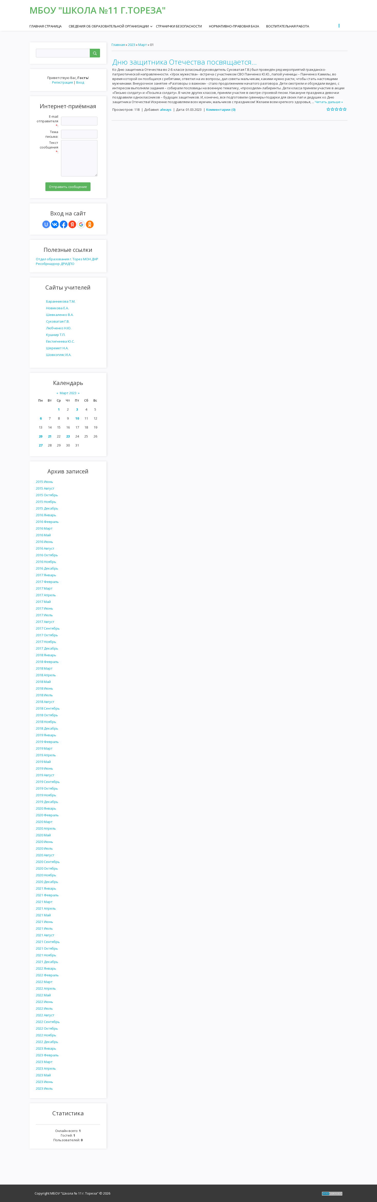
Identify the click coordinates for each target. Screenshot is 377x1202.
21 (50, 436)
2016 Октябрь (47, 555)
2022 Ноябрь (46, 1035)
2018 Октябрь (47, 715)
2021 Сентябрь (48, 941)
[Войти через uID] (46, 224)
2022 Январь (46, 968)
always (165, 109)
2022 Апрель (46, 988)
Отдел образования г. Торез (59, 259)
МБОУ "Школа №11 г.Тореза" (97, 10)
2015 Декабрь (47, 508)
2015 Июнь (44, 481)
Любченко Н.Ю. (58, 328)
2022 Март (44, 981)
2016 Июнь (44, 541)
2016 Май (43, 535)
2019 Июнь (44, 768)
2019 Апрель (46, 755)
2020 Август (45, 855)
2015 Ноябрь (46, 501)
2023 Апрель (46, 1068)
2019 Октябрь (47, 788)
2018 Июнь (44, 688)
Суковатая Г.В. (58, 321)
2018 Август (45, 701)
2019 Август (45, 775)
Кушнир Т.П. (55, 334)
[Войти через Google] (81, 224)
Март (142, 44)
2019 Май (43, 761)
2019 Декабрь (47, 801)
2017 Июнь (44, 608)
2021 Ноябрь (46, 955)
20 (40, 436)
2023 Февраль (47, 1055)
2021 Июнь (44, 921)
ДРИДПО (67, 263)
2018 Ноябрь (46, 721)
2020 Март (44, 821)
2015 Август (45, 488)
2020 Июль (44, 848)
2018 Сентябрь (48, 708)
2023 (131, 44)
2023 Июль (44, 1088)
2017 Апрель (46, 595)
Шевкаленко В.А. (60, 314)
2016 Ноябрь (46, 561)
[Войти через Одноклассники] (90, 224)
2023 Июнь (44, 1081)
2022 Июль (44, 1008)
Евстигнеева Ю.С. (60, 341)
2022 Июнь (44, 1001)
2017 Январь (46, 575)
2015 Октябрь (47, 495)
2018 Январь (46, 655)
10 (77, 418)
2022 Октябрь (47, 1028)
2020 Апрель (46, 828)
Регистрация (62, 82)
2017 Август (45, 621)
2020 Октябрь (47, 868)
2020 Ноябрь (46, 875)
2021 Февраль (47, 895)
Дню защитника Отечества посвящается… (184, 62)
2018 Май (43, 681)
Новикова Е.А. (57, 308)
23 (68, 436)
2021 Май (43, 915)
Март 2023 (68, 393)
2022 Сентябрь (48, 1021)
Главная (118, 44)
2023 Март (44, 1061)
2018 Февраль (47, 661)
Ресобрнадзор (48, 263)
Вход (80, 82)
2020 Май (43, 835)
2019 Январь (46, 735)
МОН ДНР (90, 259)
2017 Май (43, 601)
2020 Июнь (44, 841)
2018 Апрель (46, 675)
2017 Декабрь (47, 648)
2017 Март (44, 588)
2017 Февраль (47, 581)
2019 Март (44, 748)
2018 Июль (44, 695)
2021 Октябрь (47, 948)
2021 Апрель (46, 908)
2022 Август (45, 1015)
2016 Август (45, 548)
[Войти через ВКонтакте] (55, 224)
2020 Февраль (47, 815)
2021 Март (44, 901)
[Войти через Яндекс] (72, 224)
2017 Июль (44, 615)
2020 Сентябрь (48, 861)
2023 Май (43, 1075)
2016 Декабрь (47, 568)
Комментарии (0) (220, 109)
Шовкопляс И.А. (58, 354)
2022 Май (43, 995)
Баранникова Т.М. (60, 301)
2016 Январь (46, 515)
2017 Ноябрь (46, 641)
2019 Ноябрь (46, 795)
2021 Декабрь (47, 961)
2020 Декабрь (47, 881)
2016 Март (44, 528)
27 (40, 445)
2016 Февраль (47, 521)
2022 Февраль (47, 975)
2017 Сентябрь (48, 628)
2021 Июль (44, 928)
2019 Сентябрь (48, 781)
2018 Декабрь (47, 728)
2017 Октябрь (47, 635)
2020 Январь (46, 808)
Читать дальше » (329, 102)
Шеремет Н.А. (57, 348)
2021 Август (45, 935)
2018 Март (44, 668)
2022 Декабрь (47, 1041)
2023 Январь (46, 1048)
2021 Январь (46, 888)
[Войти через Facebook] (63, 224)
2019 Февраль (47, 741)
